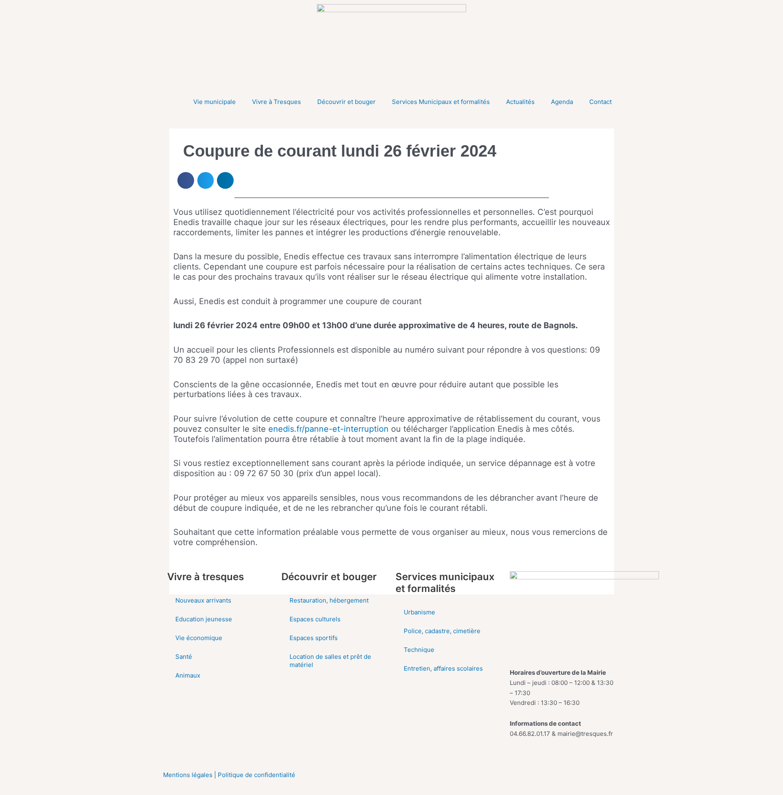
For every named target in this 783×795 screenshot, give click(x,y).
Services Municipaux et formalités (441, 102)
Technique (419, 650)
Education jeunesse (203, 619)
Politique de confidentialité (256, 775)
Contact (600, 102)
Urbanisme (419, 612)
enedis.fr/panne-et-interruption (328, 429)
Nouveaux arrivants (203, 600)
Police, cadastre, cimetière (442, 631)
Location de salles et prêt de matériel (330, 661)
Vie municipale (214, 102)
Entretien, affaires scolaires (443, 668)
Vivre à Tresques (276, 102)
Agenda (562, 102)
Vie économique (198, 638)
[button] (185, 180)
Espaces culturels (315, 619)
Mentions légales (188, 775)
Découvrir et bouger (346, 102)
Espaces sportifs (314, 638)
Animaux (187, 675)
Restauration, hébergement (329, 600)
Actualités (520, 102)
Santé (183, 656)
